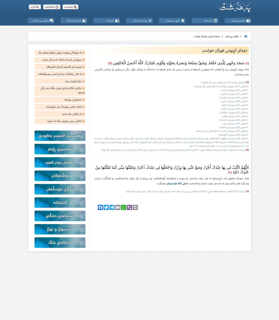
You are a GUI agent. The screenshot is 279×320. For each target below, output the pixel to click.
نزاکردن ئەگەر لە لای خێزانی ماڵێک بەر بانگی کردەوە (62, 90)
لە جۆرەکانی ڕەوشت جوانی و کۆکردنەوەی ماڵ (61, 52)
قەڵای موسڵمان (231, 36)
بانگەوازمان (52, 7)
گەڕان (35, 7)
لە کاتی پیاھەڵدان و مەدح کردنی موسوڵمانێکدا (61, 74)
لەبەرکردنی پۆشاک (74, 100)
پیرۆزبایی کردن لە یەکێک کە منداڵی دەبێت (63, 60)
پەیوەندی (70, 7)
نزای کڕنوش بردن (75, 81)
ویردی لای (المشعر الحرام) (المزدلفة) (66, 67)
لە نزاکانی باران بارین (73, 114)
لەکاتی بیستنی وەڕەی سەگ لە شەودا (66, 121)
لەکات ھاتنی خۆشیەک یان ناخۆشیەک (65, 107)
